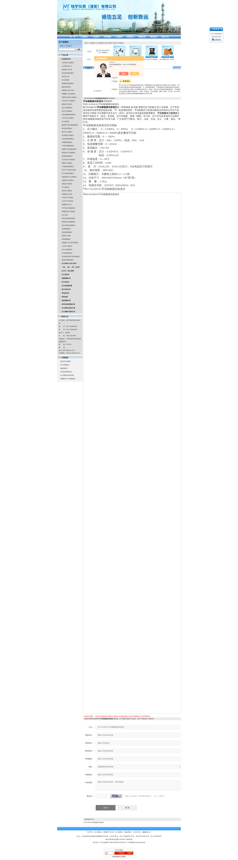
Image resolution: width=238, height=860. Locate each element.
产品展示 (92, 43)
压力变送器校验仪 (68, 173)
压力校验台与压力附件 (104, 43)
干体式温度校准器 (68, 146)
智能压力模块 (66, 236)
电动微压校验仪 (67, 156)
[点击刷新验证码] (116, 796)
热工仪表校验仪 (67, 108)
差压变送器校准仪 (68, 73)
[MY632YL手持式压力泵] (108, 46)
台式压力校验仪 (67, 246)
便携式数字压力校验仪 (69, 177)
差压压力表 (65, 76)
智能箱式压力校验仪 (68, 211)
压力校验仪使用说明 (67, 375)
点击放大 (98, 91)
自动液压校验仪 (67, 253)
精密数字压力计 (67, 204)
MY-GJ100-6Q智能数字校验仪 (94, 822)
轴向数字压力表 (67, 69)
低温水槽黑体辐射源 (68, 114)
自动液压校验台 (123, 716)
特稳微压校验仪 (67, 142)
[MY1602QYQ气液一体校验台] (92, 50)
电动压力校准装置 (101, 716)
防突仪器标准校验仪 (68, 218)
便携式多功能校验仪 (68, 222)
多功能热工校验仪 (68, 135)
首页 (86, 43)
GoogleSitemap (140, 842)
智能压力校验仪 (67, 184)
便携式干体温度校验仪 (69, 149)
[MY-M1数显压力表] (172, 46)
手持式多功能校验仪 (68, 208)
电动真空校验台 (67, 128)
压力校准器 (65, 80)
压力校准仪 (65, 121)
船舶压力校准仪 (67, 104)
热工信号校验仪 (67, 111)
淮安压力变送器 (65, 361)
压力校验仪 (65, 187)
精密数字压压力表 (68, 90)
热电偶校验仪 (66, 239)
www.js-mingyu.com (73, 353)
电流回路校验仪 (67, 232)
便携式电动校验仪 (68, 83)
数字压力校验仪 (67, 132)
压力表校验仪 (64, 365)
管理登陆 (131, 842)
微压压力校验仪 (67, 163)
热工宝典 (65, 215)
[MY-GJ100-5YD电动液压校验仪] (140, 46)
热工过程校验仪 (67, 249)
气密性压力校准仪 (68, 63)
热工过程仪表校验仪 (68, 225)
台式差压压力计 (67, 66)
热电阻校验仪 (66, 229)
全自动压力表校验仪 (68, 159)
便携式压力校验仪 (68, 180)
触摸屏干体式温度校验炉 (70, 125)
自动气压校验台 (134, 716)
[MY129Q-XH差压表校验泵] (124, 46)
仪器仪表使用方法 (66, 372)
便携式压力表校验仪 (68, 153)
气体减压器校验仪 (68, 166)
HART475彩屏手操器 (69, 170)
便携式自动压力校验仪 (69, 97)
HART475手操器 (67, 197)
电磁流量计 (64, 368)
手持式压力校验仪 (68, 118)
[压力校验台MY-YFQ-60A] (156, 46)
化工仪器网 (104, 842)
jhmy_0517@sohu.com (66, 350)
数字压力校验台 (119, 43)
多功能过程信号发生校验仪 (71, 256)
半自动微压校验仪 (68, 139)
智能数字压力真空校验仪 (70, 242)
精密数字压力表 (67, 194)
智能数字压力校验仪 (68, 94)
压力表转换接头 (145, 716)
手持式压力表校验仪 (68, 101)
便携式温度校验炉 (68, 260)
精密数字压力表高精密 (67, 379)
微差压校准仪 (66, 87)
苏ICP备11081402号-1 (120, 842)
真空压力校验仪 (67, 191)
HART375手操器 (67, 201)
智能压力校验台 (113, 716)
